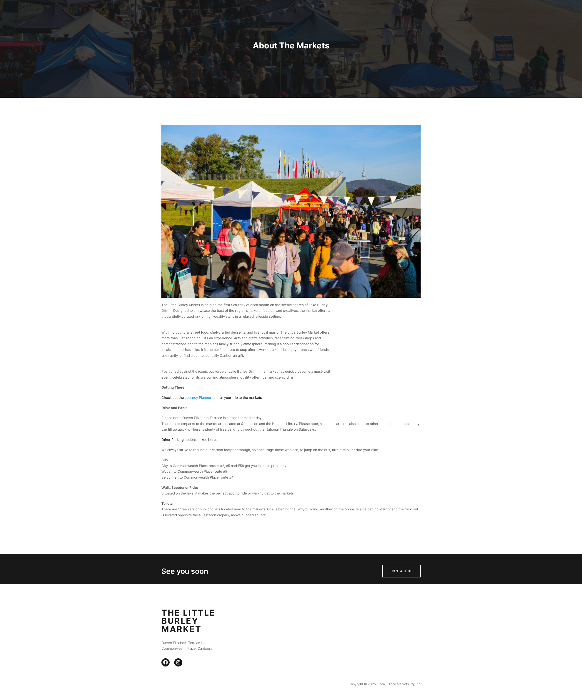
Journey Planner (198, 397)
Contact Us (401, 571)
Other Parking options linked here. (189, 439)
